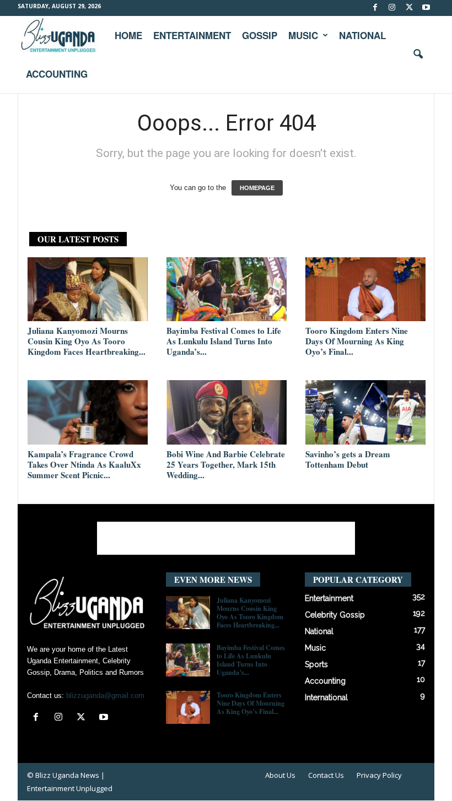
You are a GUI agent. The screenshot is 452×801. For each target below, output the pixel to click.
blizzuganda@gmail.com (105, 695)
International (326, 697)
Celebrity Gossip (335, 614)
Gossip (259, 35)
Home (128, 35)
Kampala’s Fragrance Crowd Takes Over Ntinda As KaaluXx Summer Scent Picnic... (84, 464)
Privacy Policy (379, 775)
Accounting (57, 73)
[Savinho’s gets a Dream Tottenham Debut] (365, 412)
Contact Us (326, 775)
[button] (418, 54)
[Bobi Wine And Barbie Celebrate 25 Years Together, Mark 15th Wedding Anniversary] (226, 412)
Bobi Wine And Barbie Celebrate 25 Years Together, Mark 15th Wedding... (225, 464)
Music (303, 35)
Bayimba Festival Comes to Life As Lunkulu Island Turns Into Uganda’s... (223, 341)
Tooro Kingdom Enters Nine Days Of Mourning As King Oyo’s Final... (356, 341)
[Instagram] (392, 8)
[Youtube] (426, 8)
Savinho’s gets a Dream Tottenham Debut (347, 459)
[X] (409, 8)
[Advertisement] (226, 538)
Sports (316, 664)
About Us (280, 775)
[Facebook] (374, 8)
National (362, 35)
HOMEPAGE (257, 188)
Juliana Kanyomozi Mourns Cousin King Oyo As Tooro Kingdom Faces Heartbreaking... (87, 341)
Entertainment (192, 35)
